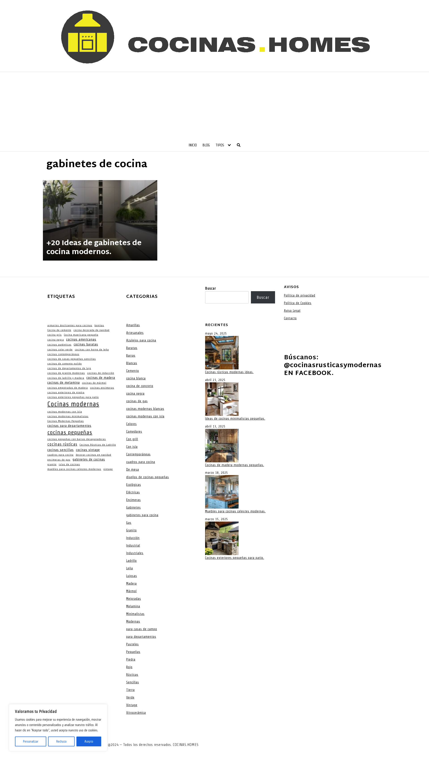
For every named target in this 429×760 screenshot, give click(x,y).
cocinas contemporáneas (63, 354)
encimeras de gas (58, 459)
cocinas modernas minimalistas (67, 416)
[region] (58, 727)
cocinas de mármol (94, 382)
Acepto (88, 741)
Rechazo (61, 741)
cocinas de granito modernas (66, 373)
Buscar (210, 288)
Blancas (131, 363)
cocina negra (55, 339)
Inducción (133, 538)
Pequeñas (133, 652)
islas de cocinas (69, 464)
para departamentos (141, 636)
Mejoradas (133, 598)
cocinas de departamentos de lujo (69, 368)
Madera (131, 583)
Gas (128, 522)
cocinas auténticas (59, 344)
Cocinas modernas (73, 404)
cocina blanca (136, 378)
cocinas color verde (60, 349)
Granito (131, 530)
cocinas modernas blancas (145, 409)
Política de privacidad (299, 295)
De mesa (132, 469)
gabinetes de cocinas (89, 459)
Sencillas (132, 682)
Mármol (131, 591)
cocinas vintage (88, 450)
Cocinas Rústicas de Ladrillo (98, 444)
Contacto (290, 318)
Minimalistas (135, 614)
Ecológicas (133, 484)
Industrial (133, 545)
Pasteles (132, 644)
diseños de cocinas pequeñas (147, 477)
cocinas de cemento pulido (64, 363)
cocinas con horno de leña (92, 349)
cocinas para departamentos (69, 425)
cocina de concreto (139, 386)
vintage (108, 469)
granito (52, 464)
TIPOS (220, 145)
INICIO (193, 145)
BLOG (206, 145)
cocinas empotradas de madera (67, 387)
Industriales (134, 553)
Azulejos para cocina (141, 340)
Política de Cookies (297, 303)
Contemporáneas (138, 454)
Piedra (130, 659)
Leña (129, 568)
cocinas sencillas (60, 450)
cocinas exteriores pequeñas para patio (73, 397)
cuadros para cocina (60, 454)
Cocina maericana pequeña (81, 334)
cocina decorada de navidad (91, 330)
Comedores (134, 431)
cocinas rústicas (62, 444)
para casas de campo (141, 629)
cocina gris (54, 334)
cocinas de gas (137, 401)
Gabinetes (133, 507)
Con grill (132, 439)
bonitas (99, 325)
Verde (130, 697)
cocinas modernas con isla (64, 411)
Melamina (133, 606)
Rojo (129, 667)
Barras (130, 355)
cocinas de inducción (100, 373)
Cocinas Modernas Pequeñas (65, 421)
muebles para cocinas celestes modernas (74, 469)
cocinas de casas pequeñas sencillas (71, 359)
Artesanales (135, 333)
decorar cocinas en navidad (93, 454)
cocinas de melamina (63, 382)
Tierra (130, 690)
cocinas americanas (81, 339)
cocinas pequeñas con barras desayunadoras (76, 439)
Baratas (131, 348)
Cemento (132, 371)
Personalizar (30, 741)
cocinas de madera (100, 377)
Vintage (131, 705)
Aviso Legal (292, 310)
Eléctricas (133, 492)
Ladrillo (131, 560)
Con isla (132, 446)
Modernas (133, 621)
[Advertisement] (214, 105)
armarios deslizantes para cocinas (69, 325)
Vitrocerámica (136, 712)
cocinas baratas (86, 344)
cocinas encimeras (102, 387)
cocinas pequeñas (69, 432)
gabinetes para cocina (142, 515)
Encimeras (133, 500)
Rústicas (132, 674)
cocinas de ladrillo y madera (65, 378)
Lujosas (131, 576)
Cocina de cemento (59, 330)
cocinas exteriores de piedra (65, 392)
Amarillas (133, 325)
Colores (131, 424)
